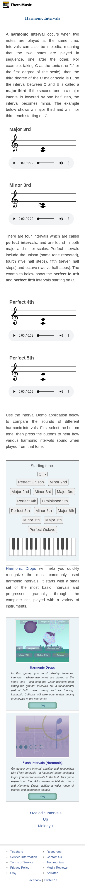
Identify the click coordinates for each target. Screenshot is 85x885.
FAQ (13, 873)
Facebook (34, 880)
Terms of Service (22, 862)
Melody (45, 826)
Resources (54, 851)
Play (42, 705)
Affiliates (52, 873)
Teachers (16, 851)
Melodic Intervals (45, 813)
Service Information (23, 857)
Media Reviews (57, 867)
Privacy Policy (19, 867)
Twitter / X (51, 880)
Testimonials (55, 862)
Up (45, 819)
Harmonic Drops (21, 568)
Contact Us (54, 857)
